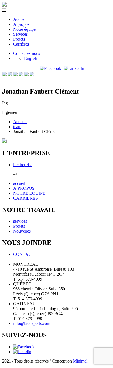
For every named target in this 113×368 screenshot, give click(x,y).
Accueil (20, 19)
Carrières (21, 44)
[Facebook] (50, 68)
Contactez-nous (26, 53)
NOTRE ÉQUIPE (29, 193)
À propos (21, 24)
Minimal (80, 361)
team (17, 126)
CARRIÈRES (25, 198)
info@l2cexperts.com (31, 323)
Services (20, 34)
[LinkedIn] (74, 68)
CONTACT (23, 254)
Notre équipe (24, 29)
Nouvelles (22, 231)
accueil (19, 183)
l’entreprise (22, 164)
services (20, 221)
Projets (19, 39)
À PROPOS (24, 188)
